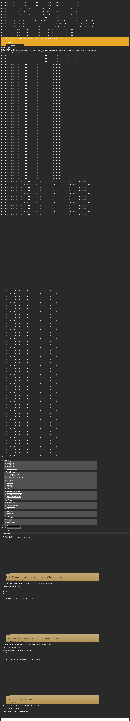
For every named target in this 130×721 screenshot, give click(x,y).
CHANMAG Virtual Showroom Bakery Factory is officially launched (32, 638)
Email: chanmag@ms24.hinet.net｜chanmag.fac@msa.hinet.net (42, 38)
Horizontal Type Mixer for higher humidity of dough (26, 699)
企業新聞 (22, 580)
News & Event (15, 580)
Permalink (8, 573)
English (9, 42)
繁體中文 (13, 45)
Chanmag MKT (8, 586)
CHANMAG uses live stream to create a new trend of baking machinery (34, 577)
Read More (5, 591)
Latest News (9, 580)
